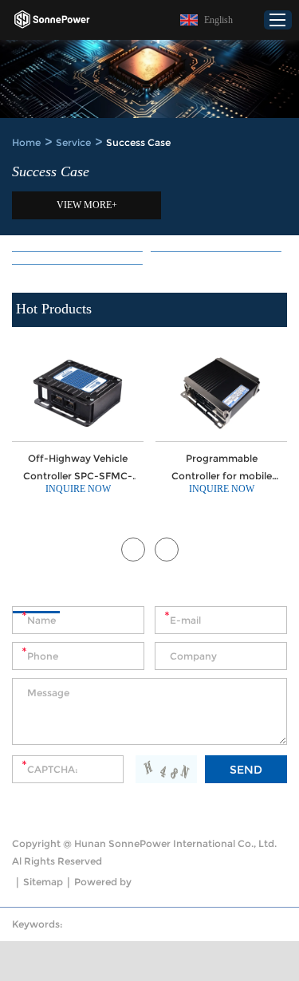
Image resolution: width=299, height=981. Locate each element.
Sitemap (43, 882)
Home (26, 142)
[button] (133, 549)
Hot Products (54, 309)
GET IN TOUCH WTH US (91, 597)
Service (73, 142)
